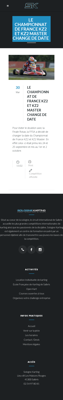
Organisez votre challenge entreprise (31, 298)
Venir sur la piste (31, 330)
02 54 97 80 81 (31, 383)
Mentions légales (31, 344)
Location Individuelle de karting (31, 279)
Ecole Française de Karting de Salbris (31, 284)
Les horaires (31, 335)
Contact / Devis (31, 339)
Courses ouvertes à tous (31, 293)
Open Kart (31, 289)
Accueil (31, 326)
